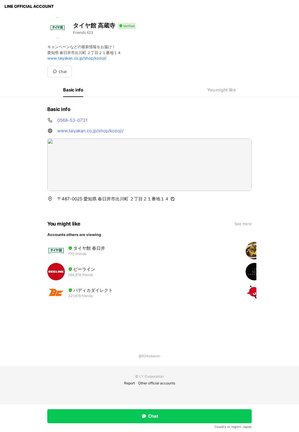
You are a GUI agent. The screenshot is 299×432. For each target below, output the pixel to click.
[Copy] (172, 199)
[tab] (73, 90)
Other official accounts (156, 383)
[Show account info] (127, 26)
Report (129, 383)
